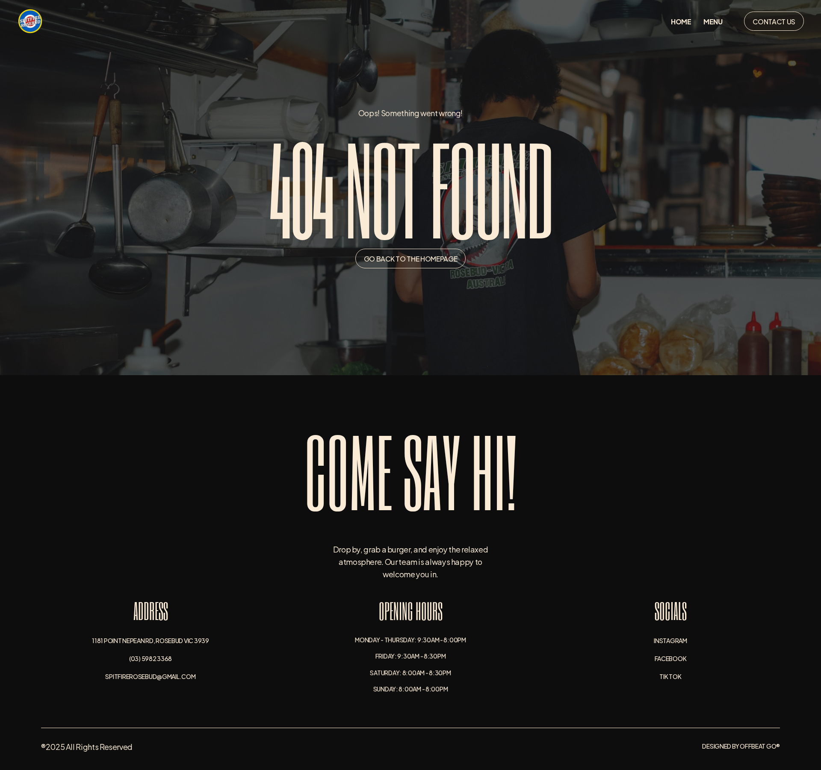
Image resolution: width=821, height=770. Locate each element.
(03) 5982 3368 (150, 658)
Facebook (671, 658)
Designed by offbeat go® (741, 746)
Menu (713, 21)
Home (681, 21)
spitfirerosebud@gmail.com (150, 676)
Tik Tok (670, 676)
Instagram (670, 640)
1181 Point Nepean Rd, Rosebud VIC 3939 (150, 640)
